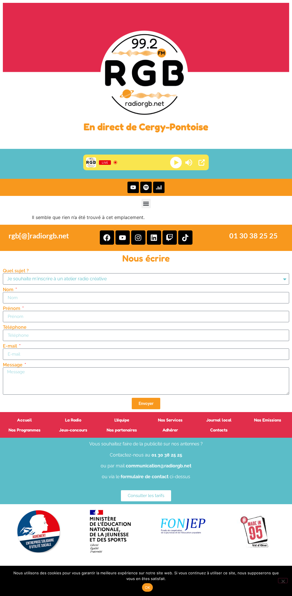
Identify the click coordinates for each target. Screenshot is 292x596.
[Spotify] (146, 187)
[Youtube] (133, 187)
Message (13, 365)
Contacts (219, 430)
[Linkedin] (154, 237)
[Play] (176, 162)
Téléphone (15, 327)
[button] (146, 203)
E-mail (10, 346)
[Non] (283, 580)
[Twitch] (170, 237)
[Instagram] (138, 237)
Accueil (24, 420)
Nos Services (170, 420)
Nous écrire (146, 258)
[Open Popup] (201, 162)
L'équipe (121, 420)
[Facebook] (107, 237)
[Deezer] (159, 187)
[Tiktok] (185, 237)
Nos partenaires (122, 430)
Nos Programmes (24, 430)
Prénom (12, 308)
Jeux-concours (73, 430)
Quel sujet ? (16, 271)
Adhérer (170, 430)
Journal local (219, 420)
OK (147, 587)
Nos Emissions (267, 420)
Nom (9, 289)
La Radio (73, 420)
